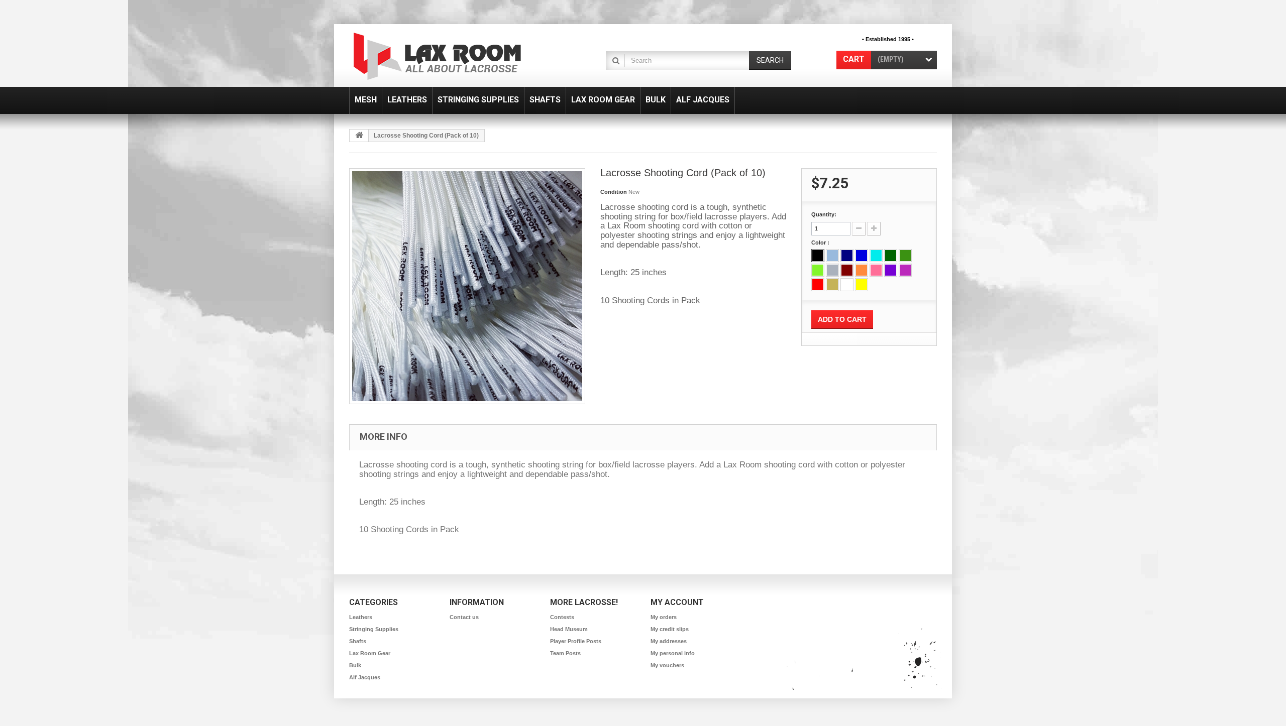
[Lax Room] (443, 56)
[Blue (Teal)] (876, 255)
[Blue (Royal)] (861, 255)
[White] (846, 284)
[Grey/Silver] (832, 270)
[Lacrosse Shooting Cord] (467, 286)
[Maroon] (846, 270)
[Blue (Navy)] (846, 255)
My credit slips (670, 629)
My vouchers (667, 665)
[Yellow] (861, 284)
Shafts (357, 641)
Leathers (360, 617)
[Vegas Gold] (832, 284)
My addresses (669, 641)
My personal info (673, 653)
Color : (821, 242)
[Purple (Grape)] (905, 270)
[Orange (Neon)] (861, 270)
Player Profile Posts (575, 641)
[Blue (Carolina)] (832, 255)
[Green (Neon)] (817, 270)
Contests (562, 617)
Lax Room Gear (369, 653)
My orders (664, 617)
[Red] (817, 284)
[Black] (817, 255)
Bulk (355, 665)
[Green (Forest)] (890, 255)
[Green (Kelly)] (905, 255)
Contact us (464, 617)
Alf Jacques (364, 677)
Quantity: (823, 214)
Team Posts (565, 653)
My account (677, 602)
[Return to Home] (359, 136)
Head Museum (569, 629)
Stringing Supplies (373, 629)
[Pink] (876, 270)
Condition (613, 192)
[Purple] (890, 270)
